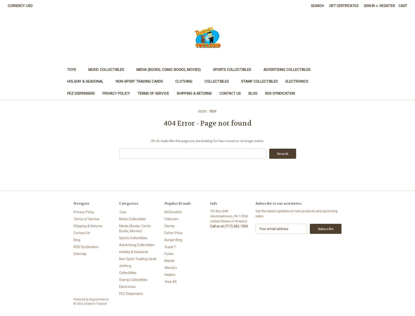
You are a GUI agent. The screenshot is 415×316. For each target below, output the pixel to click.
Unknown (172, 219)
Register (387, 6)
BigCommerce (99, 299)
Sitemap (79, 254)
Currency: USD (20, 6)
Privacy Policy (116, 93)
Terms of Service (153, 93)
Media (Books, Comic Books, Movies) (168, 69)
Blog (253, 93)
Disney (170, 226)
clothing (183, 81)
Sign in (369, 6)
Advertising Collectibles (287, 69)
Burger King (173, 240)
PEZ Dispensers (81, 93)
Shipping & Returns (194, 93)
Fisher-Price (174, 233)
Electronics (297, 81)
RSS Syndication (280, 93)
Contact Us (230, 93)
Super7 (170, 247)
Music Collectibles (106, 69)
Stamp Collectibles (259, 81)
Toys (71, 69)
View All (171, 282)
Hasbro (170, 275)
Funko (169, 254)
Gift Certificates (344, 6)
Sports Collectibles (232, 69)
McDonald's (173, 212)
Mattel (169, 261)
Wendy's (171, 268)
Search (317, 6)
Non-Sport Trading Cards (139, 81)
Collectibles (217, 81)
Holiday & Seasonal (85, 81)
